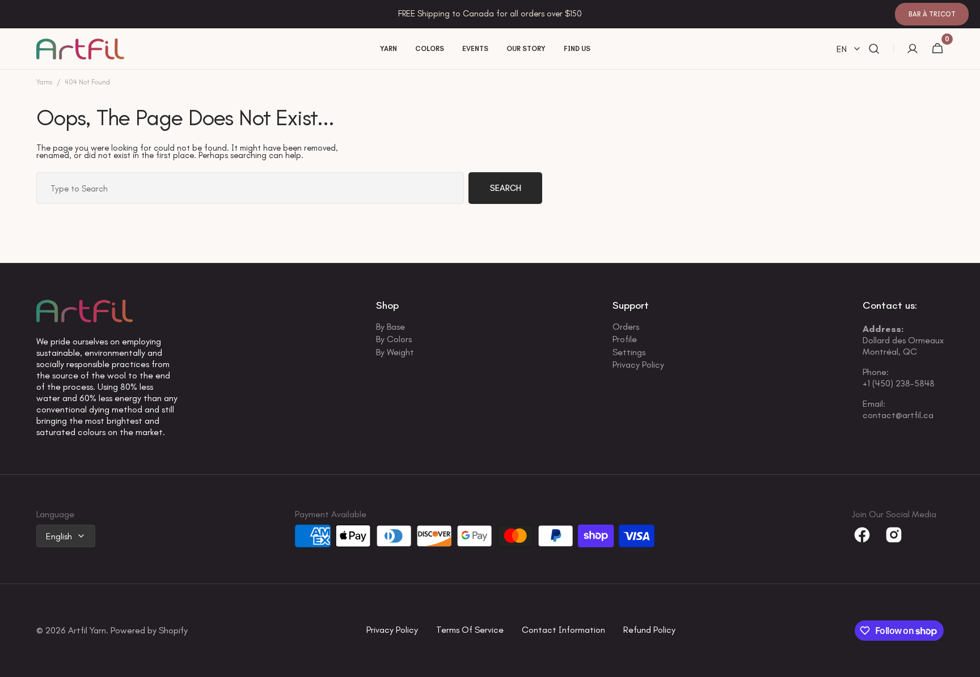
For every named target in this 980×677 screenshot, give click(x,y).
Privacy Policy (638, 364)
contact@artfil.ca (898, 415)
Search (505, 188)
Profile (624, 339)
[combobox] (250, 188)
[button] (873, 49)
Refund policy (649, 630)
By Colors (394, 339)
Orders (625, 327)
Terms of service (470, 630)
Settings (628, 352)
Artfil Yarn (87, 631)
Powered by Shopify (149, 631)
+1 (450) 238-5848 (899, 383)
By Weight (395, 352)
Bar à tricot (932, 14)
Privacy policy (392, 630)
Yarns (44, 82)
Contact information (563, 630)
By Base (390, 327)
